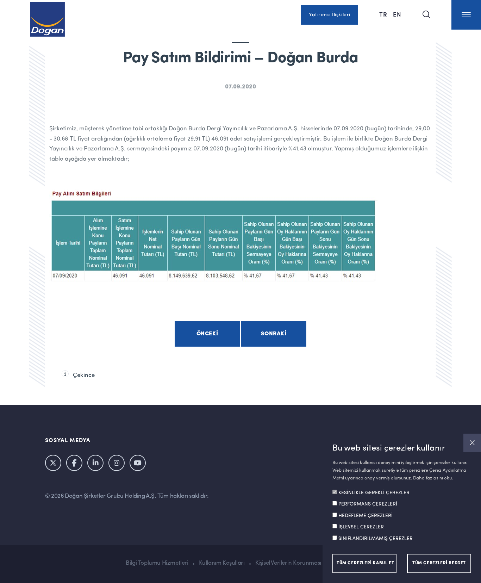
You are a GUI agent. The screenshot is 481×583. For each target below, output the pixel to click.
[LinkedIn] (95, 463)
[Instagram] (116, 463)
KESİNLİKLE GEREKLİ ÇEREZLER (374, 493)
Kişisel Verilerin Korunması (288, 563)
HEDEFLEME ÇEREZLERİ (365, 516)
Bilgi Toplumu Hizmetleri (157, 563)
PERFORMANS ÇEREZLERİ (367, 504)
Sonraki (273, 334)
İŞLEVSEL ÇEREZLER (361, 527)
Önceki (207, 334)
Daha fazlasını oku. (433, 478)
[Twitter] (53, 463)
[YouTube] (138, 463)
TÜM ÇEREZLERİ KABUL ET (365, 563)
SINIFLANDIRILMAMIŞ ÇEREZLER (375, 539)
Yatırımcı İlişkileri (329, 14)
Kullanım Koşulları (222, 563)
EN (397, 14)
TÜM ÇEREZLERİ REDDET (439, 563)
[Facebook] (74, 463)
